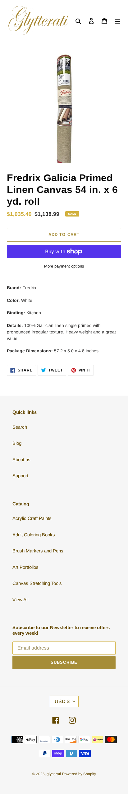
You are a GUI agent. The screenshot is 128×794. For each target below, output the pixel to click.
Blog (16, 443)
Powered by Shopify (79, 774)
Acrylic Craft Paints (32, 518)
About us (21, 459)
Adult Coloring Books (33, 534)
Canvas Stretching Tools (37, 583)
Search (19, 427)
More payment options (64, 266)
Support (20, 475)
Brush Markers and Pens (37, 550)
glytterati (54, 774)
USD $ (62, 701)
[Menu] (117, 21)
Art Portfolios (25, 567)
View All (20, 599)
